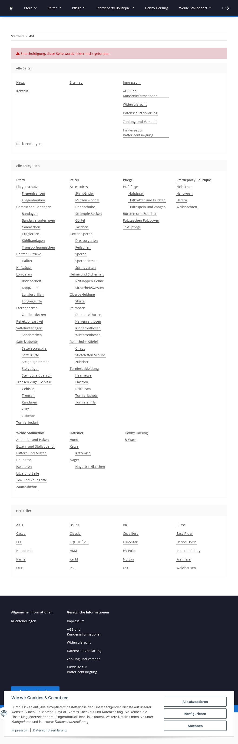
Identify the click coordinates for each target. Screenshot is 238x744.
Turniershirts (85, 402)
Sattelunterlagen (29, 328)
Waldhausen (186, 568)
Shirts (79, 301)
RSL (72, 568)
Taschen (81, 227)
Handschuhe (85, 207)
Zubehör (28, 415)
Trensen (28, 395)
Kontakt (22, 91)
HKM (73, 550)
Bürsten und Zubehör (140, 213)
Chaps (80, 348)
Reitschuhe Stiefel (84, 341)
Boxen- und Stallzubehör (35, 446)
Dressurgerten (86, 240)
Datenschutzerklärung (50, 730)
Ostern (181, 200)
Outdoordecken (34, 314)
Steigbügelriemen (36, 362)
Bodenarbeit (31, 281)
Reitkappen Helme (89, 281)
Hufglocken (30, 234)
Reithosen (77, 308)
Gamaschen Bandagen (33, 207)
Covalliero (130, 533)
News (20, 82)
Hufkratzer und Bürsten (147, 200)
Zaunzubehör (26, 487)
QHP (19, 568)
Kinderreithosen (88, 328)
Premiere (183, 559)
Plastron (81, 382)
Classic (75, 533)
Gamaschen (31, 227)
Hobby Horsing (136, 433)
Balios (74, 525)
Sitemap (76, 82)
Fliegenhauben (33, 200)
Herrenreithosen (88, 321)
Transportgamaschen (38, 247)
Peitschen (82, 247)
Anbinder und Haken (32, 439)
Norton (128, 559)
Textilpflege (132, 227)
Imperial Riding (188, 550)
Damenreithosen (88, 314)
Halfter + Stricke (28, 254)
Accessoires (79, 186)
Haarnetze (83, 375)
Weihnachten (186, 207)
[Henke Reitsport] (11, 8)
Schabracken (32, 335)
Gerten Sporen (81, 234)
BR (125, 525)
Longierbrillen (33, 294)
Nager (74, 460)
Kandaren (29, 402)
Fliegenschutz (27, 186)
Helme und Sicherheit (87, 274)
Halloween (184, 193)
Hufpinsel (136, 193)
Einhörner (184, 186)
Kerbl (74, 559)
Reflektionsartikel (29, 321)
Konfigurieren (195, 714)
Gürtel (80, 220)
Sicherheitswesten (89, 287)
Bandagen (30, 213)
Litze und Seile (27, 473)
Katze (74, 446)
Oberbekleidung (82, 294)
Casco (20, 533)
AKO (19, 525)
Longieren (24, 274)
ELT (19, 542)
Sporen (80, 254)
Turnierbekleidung (84, 368)
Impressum (19, 730)
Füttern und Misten (31, 453)
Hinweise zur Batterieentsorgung (138, 132)
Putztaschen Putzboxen (141, 220)
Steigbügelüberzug (36, 375)
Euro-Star (130, 542)
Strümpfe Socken (88, 213)
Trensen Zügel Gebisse (34, 382)
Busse (181, 525)
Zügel (26, 409)
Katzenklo (82, 453)
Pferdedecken (27, 308)
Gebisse (28, 389)
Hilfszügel (24, 267)
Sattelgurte (30, 355)
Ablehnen (195, 726)
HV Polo (129, 550)
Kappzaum (30, 287)
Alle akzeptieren (195, 702)
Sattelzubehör (27, 341)
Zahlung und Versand (140, 121)
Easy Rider (184, 533)
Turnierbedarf (27, 422)
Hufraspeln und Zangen (147, 207)
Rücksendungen (28, 143)
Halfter (27, 261)
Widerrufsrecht (135, 104)
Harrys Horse (186, 542)
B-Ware (130, 439)
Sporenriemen (86, 261)
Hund (74, 439)
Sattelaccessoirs (34, 348)
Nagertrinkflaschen (90, 466)
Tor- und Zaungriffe (31, 480)
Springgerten (85, 267)
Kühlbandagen (33, 240)
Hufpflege (130, 186)
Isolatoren (24, 466)
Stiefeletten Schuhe (90, 355)
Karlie (20, 559)
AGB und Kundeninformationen (140, 93)
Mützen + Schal (87, 200)
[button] (225, 8)
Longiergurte (32, 301)
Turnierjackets (86, 395)
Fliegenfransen (33, 193)
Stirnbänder (84, 193)
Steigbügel (30, 368)
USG (126, 568)
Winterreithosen (88, 335)
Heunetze (23, 460)
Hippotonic (24, 550)
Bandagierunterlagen (38, 220)
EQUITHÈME (79, 542)
